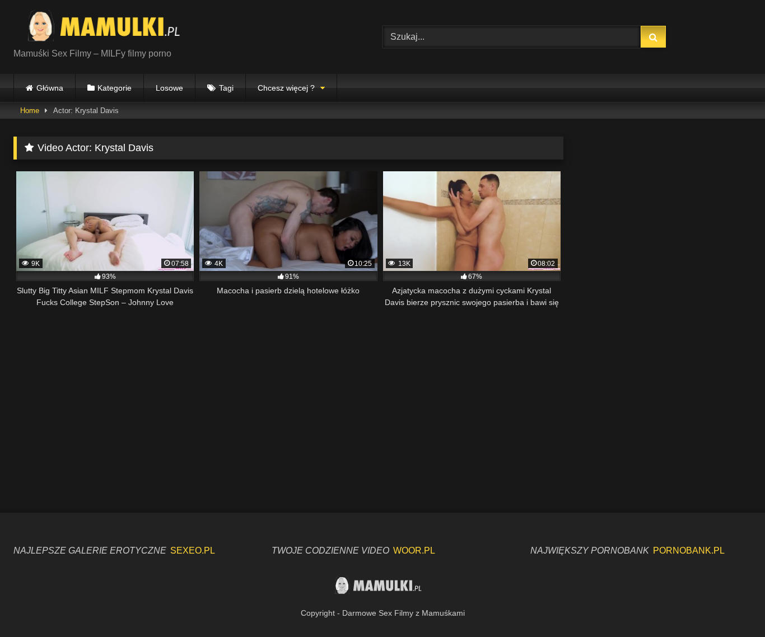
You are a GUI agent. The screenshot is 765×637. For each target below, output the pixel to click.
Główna (49, 87)
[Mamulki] (111, 28)
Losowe (169, 87)
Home (29, 110)
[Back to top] (730, 604)
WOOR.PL (414, 550)
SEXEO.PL (192, 550)
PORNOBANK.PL (689, 550)
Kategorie (114, 87)
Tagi (226, 87)
